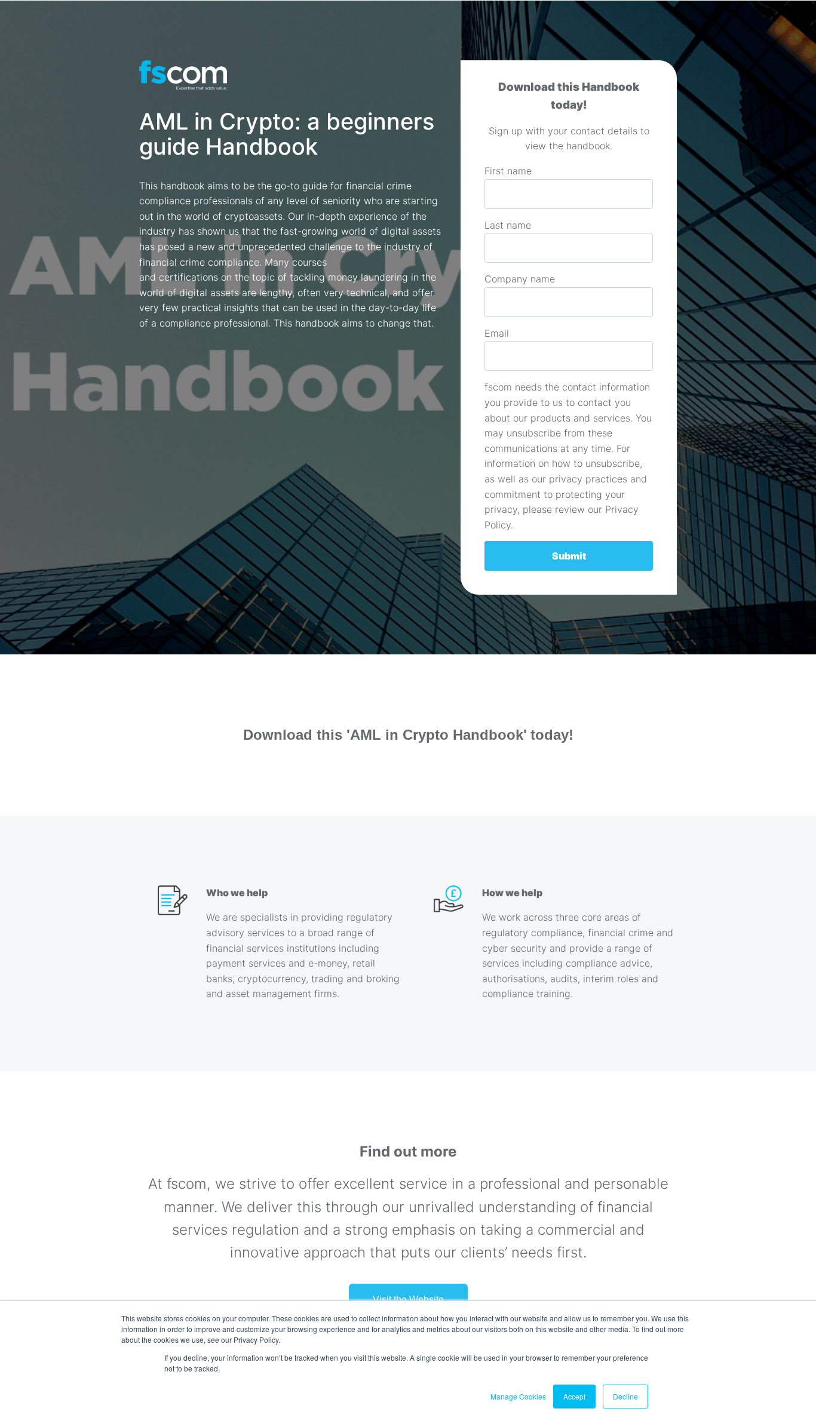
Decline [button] (625, 1396)
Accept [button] (574, 1396)
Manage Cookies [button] (518, 1396)
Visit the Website (408, 1299)
